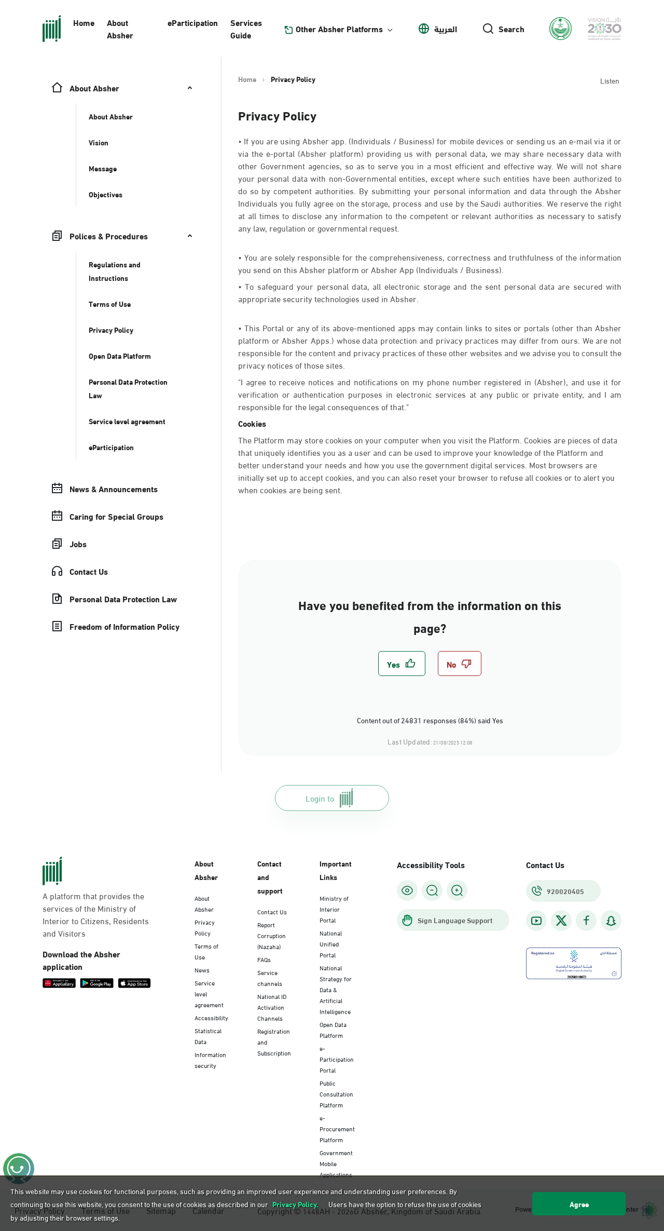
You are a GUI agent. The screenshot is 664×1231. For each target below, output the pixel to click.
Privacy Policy (205, 927)
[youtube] (536, 920)
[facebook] (586, 920)
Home (83, 22)
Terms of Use (206, 951)
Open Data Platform (333, 1029)
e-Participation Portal (337, 1058)
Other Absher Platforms (339, 28)
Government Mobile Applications (336, 1163)
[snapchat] (611, 920)
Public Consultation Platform (336, 1093)
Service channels (269, 977)
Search (511, 28)
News (202, 969)
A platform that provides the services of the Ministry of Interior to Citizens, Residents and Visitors (96, 914)
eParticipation (193, 22)
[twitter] (561, 920)
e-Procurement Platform (337, 1128)
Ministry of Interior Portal (334, 908)
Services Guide (246, 28)
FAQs (264, 959)
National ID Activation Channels (271, 1006)
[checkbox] (401, 663)
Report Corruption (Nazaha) (271, 935)
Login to (320, 797)
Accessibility (211, 1017)
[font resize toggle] (432, 890)
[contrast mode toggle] (407, 890)
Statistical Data (208, 1035)
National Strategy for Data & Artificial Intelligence (336, 989)
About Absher (120, 28)
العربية (445, 28)
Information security (210, 1059)
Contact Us (272, 911)
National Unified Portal (331, 943)
